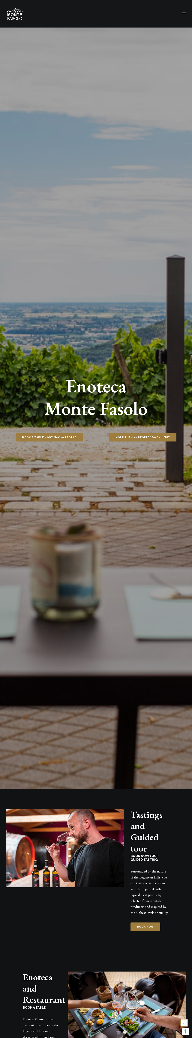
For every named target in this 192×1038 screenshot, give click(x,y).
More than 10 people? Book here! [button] (143, 437)
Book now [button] (145, 926)
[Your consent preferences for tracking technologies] (185, 1031)
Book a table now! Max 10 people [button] (49, 437)
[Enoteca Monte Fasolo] (15, 14)
